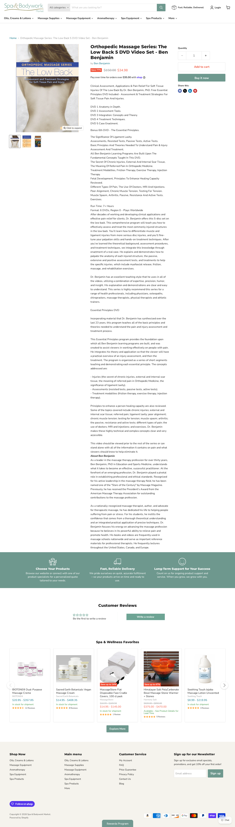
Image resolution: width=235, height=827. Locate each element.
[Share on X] (185, 91)
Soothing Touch (195, 696)
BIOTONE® (17, 696)
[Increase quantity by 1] (206, 55)
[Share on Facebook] (180, 91)
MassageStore (106, 699)
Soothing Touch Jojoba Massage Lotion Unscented (203, 691)
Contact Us (125, 779)
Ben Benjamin (102, 63)
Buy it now (202, 78)
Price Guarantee (127, 769)
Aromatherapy (106, 18)
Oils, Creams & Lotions (18, 18)
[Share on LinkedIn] (190, 91)
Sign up (215, 773)
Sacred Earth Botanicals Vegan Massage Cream (73, 691)
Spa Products (154, 18)
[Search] (161, 7)
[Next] (224, 685)
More (171, 18)
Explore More (117, 729)
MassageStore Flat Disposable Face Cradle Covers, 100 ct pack (113, 693)
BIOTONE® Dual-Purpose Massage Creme (27, 691)
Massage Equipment (78, 18)
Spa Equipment (130, 18)
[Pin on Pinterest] (195, 91)
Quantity (182, 48)
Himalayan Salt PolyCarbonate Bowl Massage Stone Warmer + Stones (161, 693)
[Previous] (11, 685)
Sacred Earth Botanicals (67, 696)
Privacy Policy (126, 774)
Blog (121, 783)
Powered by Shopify (19, 817)
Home (13, 38)
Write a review (145, 617)
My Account (125, 760)
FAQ (121, 765)
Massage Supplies (49, 18)
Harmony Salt (150, 699)
